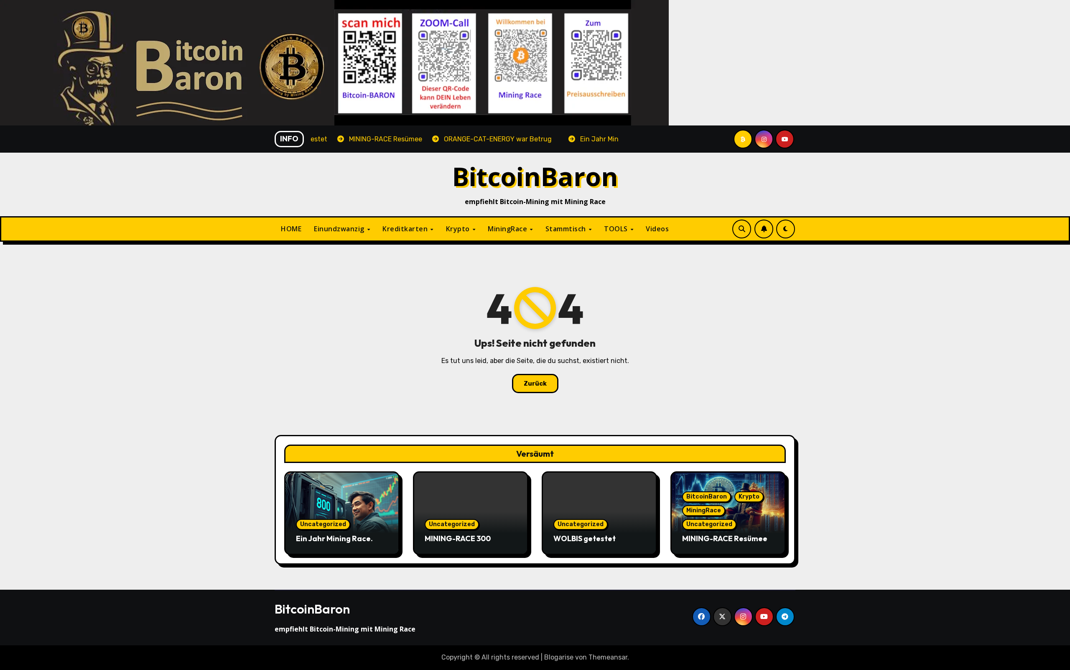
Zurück (535, 383)
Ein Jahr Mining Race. (334, 538)
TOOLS (616, 228)
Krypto (459, 228)
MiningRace (508, 228)
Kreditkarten (406, 228)
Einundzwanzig (340, 228)
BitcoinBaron (535, 176)
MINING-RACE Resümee (724, 538)
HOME (291, 228)
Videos (657, 228)
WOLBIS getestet (584, 538)
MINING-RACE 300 (458, 538)
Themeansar (607, 657)
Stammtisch (566, 228)
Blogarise (558, 657)
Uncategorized (323, 524)
